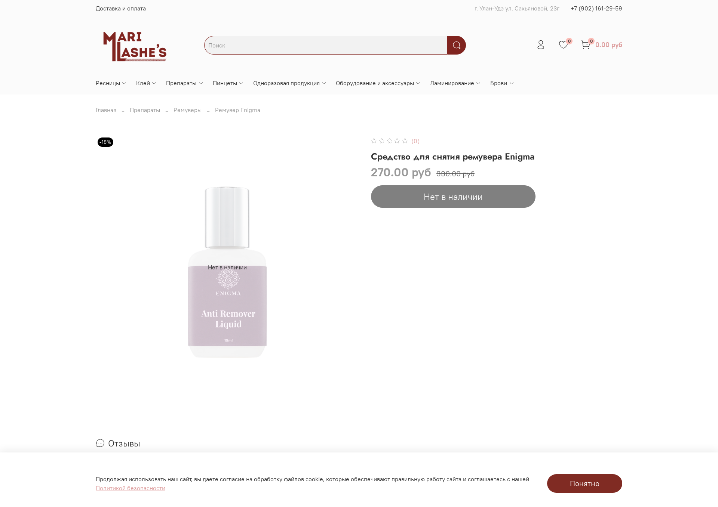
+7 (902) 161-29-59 (596, 8)
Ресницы (108, 83)
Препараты (181, 83)
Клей (143, 83)
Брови (498, 83)
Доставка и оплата (121, 8)
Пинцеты (225, 83)
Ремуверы (188, 110)
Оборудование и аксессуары (375, 83)
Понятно (584, 483)
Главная (106, 110)
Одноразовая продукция (286, 83)
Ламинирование (452, 83)
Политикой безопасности (130, 488)
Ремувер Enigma (237, 110)
